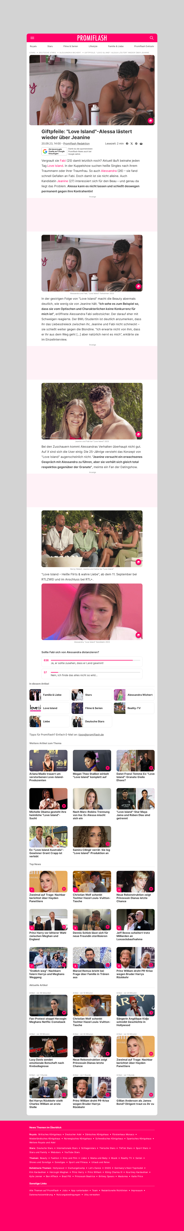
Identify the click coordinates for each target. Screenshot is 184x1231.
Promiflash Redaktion (76, 143)
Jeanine (62, 181)
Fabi (63, 160)
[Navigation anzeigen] (32, 38)
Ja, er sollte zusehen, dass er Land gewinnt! (77, 663)
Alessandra (109, 171)
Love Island (55, 165)
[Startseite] (92, 38)
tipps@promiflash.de (91, 734)
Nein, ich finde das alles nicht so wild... (74, 675)
